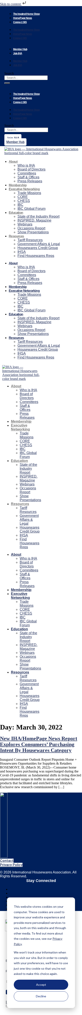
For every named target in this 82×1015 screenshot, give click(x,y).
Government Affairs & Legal (38, 244)
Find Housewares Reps (35, 256)
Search (9, 73)
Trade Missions (29, 193)
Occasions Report (31, 228)
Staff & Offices (28, 177)
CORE (22, 197)
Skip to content (11, 4)
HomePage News (22, 18)
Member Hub (20, 49)
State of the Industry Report (38, 216)
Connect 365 (20, 22)
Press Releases (29, 181)
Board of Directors (31, 169)
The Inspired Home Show (26, 13)
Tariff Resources (30, 240)
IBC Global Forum (31, 208)
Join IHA (17, 53)
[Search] (7, 83)
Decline (41, 996)
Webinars (24, 224)
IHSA (21, 252)
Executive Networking (24, 189)
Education (16, 212)
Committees (26, 173)
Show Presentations (33, 232)
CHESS (23, 201)
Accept (41, 984)
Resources (16, 236)
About (13, 161)
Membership (17, 185)
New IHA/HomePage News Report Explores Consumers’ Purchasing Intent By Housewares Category (38, 744)
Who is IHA (26, 165)
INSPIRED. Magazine (34, 220)
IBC (20, 205)
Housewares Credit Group (37, 248)
